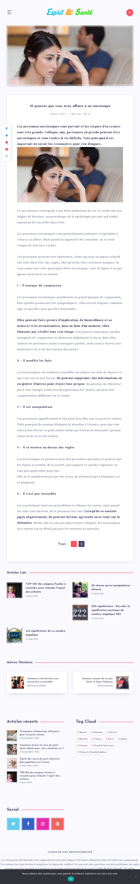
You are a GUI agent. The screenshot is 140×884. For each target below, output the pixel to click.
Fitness (83, 745)
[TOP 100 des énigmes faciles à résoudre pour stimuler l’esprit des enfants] (12, 776)
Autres (113, 732)
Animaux (98, 732)
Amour (83, 732)
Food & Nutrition (104, 745)
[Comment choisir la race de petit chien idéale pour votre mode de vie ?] (12, 749)
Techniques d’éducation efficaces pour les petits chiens (39, 733)
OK (71, 878)
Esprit (124, 739)
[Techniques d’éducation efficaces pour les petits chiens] (12, 735)
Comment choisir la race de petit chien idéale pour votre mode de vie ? (42, 747)
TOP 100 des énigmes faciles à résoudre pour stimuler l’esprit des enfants (46, 588)
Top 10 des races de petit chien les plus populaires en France (40, 760)
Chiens (98, 739)
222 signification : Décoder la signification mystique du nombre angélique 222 (110, 610)
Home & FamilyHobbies (93, 752)
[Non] (135, 876)
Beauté (83, 739)
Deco (111, 739)
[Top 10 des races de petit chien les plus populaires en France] (12, 763)
